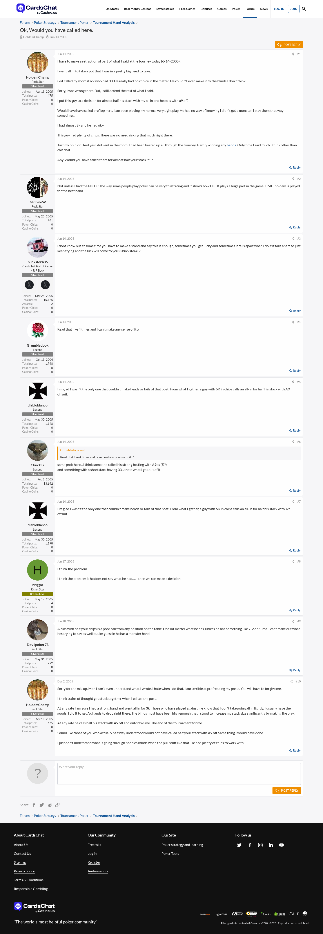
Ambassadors (98, 871)
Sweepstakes (165, 9)
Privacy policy (24, 871)
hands (231, 145)
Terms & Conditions (29, 880)
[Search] (304, 9)
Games (222, 9)
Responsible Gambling (31, 888)
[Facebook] (250, 845)
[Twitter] (239, 845)
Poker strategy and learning (182, 844)
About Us (21, 844)
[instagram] (260, 845)
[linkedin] (271, 845)
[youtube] (281, 845)
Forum (250, 9)
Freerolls (94, 844)
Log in (92, 853)
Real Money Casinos (137, 9)
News (264, 9)
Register (94, 862)
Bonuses (206, 9)
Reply (297, 167)
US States (112, 9)
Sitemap (20, 862)
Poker (236, 9)
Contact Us (22, 853)
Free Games (187, 9)
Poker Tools (170, 853)
